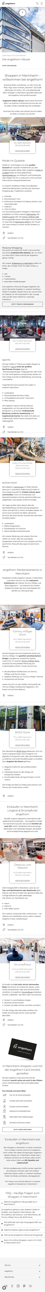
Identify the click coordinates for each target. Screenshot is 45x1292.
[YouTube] (30, 1286)
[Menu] (42, 3)
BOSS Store (21, 751)
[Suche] (37, 3)
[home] (8, 3)
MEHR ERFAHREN (22, 151)
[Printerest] (24, 1286)
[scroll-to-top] (22, 12)
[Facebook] (12, 1286)
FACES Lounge (8, 217)
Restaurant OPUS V (23, 222)
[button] (22, 1265)
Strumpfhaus (27, 992)
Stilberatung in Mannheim (22, 263)
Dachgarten (31, 214)
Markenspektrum (9, 175)
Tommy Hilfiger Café (30, 217)
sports (13, 367)
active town (19, 487)
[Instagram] (18, 1286)
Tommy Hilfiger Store (30, 661)
